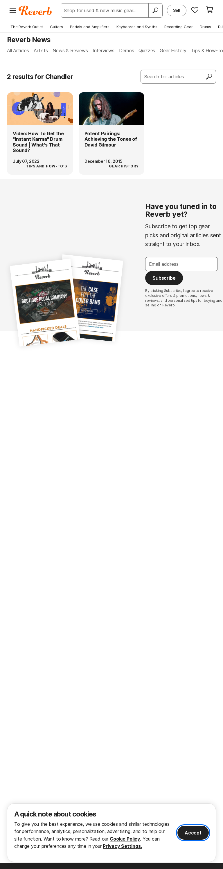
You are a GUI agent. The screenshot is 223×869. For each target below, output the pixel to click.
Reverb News (29, 39)
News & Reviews (70, 50)
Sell (176, 10)
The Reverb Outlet (26, 26)
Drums (205, 26)
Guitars (56, 26)
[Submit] (209, 77)
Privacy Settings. (122, 846)
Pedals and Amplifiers (89, 26)
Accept (193, 833)
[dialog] (111, 832)
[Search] (155, 10)
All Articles (18, 50)
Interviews (103, 50)
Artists (41, 50)
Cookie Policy (125, 839)
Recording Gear (178, 26)
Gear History (173, 50)
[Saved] (195, 10)
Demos (126, 50)
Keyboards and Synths (136, 26)
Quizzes (147, 50)
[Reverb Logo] (35, 10)
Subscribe (164, 278)
